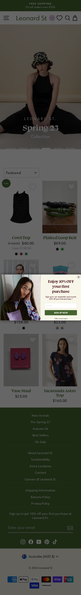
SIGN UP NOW (61, 312)
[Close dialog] (78, 277)
